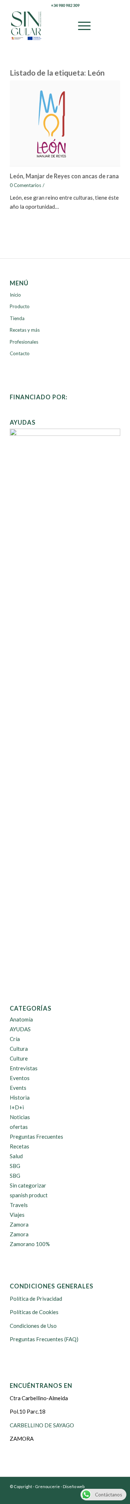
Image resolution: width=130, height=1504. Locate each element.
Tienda (17, 318)
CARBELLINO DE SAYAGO (42, 1425)
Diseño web (73, 1486)
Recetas (19, 1146)
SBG (15, 1166)
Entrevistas (24, 1068)
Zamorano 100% (30, 1244)
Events (18, 1087)
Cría (15, 1039)
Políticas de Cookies (34, 1312)
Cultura (19, 1048)
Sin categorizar (28, 1185)
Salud (16, 1156)
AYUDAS (20, 1029)
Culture (19, 1058)
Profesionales (24, 342)
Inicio (15, 295)
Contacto (20, 353)
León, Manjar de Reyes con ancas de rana (64, 176)
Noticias (20, 1117)
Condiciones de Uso (33, 1325)
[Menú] (81, 25)
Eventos (20, 1078)
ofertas (19, 1126)
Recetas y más (25, 330)
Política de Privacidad (36, 1298)
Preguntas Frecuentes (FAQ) (44, 1339)
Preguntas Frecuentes (36, 1136)
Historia (20, 1097)
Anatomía (21, 1019)
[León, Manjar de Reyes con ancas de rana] (65, 125)
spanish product (29, 1195)
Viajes (17, 1214)
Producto (20, 306)
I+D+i (17, 1107)
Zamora (19, 1224)
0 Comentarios (25, 185)
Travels (19, 1205)
